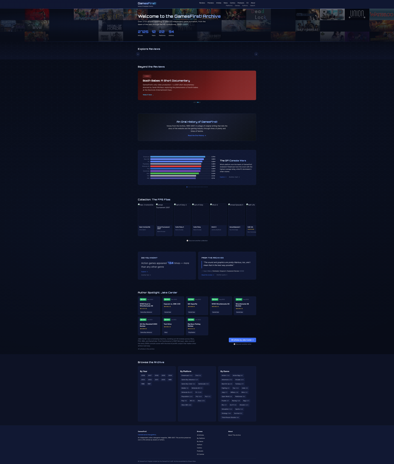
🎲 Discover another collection (197, 240)
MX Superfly (192, 304)
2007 (150, 375)
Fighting (226, 388)
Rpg (246, 400)
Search (252, 5)
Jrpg (224, 392)
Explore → (223, 177)
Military (234, 392)
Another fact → (146, 275)
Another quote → (222, 275)
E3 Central (200, 454)
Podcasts (241, 3)
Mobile (185, 388)
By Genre (224, 371)
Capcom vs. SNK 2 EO (172, 304)
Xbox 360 (186, 405)
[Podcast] (194, 102)
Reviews (202, 3)
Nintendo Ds (187, 392)
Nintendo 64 (197, 388)
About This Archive (234, 435)
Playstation (187, 396)
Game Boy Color (188, 384)
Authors (245, 5)
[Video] (197, 102)
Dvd (198, 375)
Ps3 (207, 396)
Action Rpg (238, 375)
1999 (169, 379)
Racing (236, 400)
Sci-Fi (233, 405)
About (253, 3)
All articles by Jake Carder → (242, 340)
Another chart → (234, 177)
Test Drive (168, 324)
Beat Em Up (227, 384)
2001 (156, 379)
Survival (238, 413)
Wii (192, 400)
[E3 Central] (199, 102)
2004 (170, 375)
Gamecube (203, 384)
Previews (211, 3)
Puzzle (225, 400)
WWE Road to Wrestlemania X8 (146, 305)
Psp (184, 400)
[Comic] (196, 102)
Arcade (239, 379)
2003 (143, 379)
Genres (237, 5)
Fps (236, 388)
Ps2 (199, 396)
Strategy (226, 413)
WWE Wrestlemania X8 (220, 304)
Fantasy (239, 384)
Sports (239, 409)
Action (226, 375)
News (226, 3)
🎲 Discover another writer (242, 344)
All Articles (200, 435)
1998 (142, 384)
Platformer (240, 396)
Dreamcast (187, 375)
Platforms (229, 5)
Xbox (201, 400)
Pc (198, 392)
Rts (224, 405)
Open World (227, 396)
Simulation (227, 409)
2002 (150, 379)
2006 (156, 375)
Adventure (227, 379)
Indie (245, 388)
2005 (163, 375)
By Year (143, 371)
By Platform (185, 371)
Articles (218, 3)
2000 (163, 379)
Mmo (244, 392)
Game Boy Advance (190, 379)
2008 (143, 375)
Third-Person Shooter (230, 417)
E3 (247, 3)
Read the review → (208, 275)
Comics (232, 3)
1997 (149, 384)
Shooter (244, 405)
